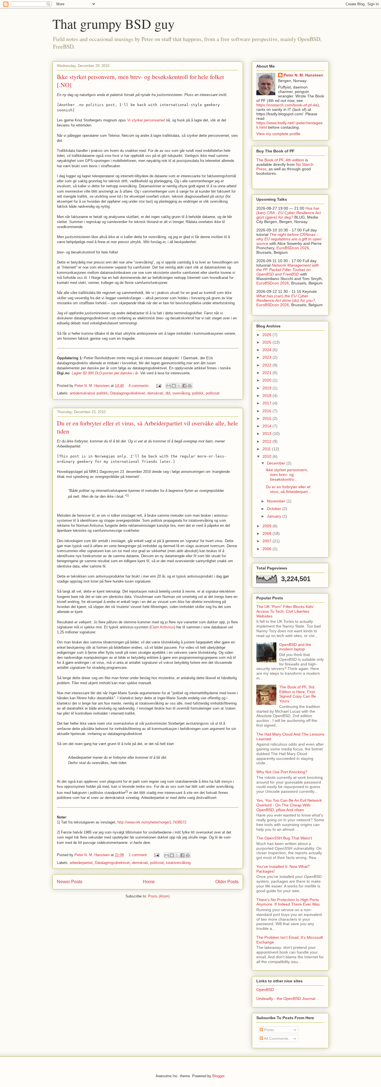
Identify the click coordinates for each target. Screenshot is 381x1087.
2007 (267, 541)
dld (167, 393)
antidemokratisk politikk (89, 393)
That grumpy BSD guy (113, 23)
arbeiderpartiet (81, 863)
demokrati (155, 393)
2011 (267, 449)
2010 (267, 456)
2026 (267, 334)
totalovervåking (178, 863)
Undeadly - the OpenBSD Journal (285, 998)
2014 (267, 426)
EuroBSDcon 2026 (292, 248)
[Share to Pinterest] (189, 386)
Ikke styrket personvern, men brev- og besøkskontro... (287, 475)
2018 (267, 395)
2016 (267, 411)
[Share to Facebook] (184, 386)
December (276, 463)
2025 (267, 342)
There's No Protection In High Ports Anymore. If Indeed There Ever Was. (288, 902)
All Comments (275, 1038)
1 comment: (139, 855)
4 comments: (140, 386)
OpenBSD (265, 989)
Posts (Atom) (159, 896)
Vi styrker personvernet (146, 120)
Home (149, 881)
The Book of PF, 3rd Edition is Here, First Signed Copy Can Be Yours (297, 694)
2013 (267, 433)
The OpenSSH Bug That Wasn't (284, 838)
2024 (267, 350)
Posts (268, 1030)
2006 (267, 549)
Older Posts (226, 881)
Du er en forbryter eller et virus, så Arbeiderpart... (288, 489)
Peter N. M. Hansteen (303, 75)
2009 (267, 526)
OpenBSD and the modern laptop (295, 647)
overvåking (181, 393)
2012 (267, 441)
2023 (267, 357)
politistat (213, 393)
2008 (267, 533)
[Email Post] (159, 386)
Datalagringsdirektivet (127, 393)
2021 (267, 372)
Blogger (218, 1076)
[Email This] (168, 386)
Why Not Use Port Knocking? (281, 772)
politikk (198, 393)
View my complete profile (278, 133)
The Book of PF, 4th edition (280, 160)
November (276, 501)
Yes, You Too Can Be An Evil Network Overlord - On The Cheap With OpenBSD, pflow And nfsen (289, 805)
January (274, 516)
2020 (267, 380)
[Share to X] (179, 386)
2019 (267, 388)
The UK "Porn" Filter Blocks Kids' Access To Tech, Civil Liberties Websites (285, 611)
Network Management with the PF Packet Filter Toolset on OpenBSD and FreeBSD (287, 269)
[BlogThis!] (174, 386)
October (274, 508)
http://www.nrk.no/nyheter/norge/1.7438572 (151, 822)
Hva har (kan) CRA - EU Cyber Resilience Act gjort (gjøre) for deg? (288, 212)
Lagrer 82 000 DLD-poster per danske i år (105, 373)
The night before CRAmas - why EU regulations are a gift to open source (289, 239)
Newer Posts (69, 881)
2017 (267, 403)
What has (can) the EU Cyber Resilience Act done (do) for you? (285, 298)
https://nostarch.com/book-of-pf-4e (286, 105)
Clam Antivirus (162, 627)
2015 (267, 418)
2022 (267, 365)
